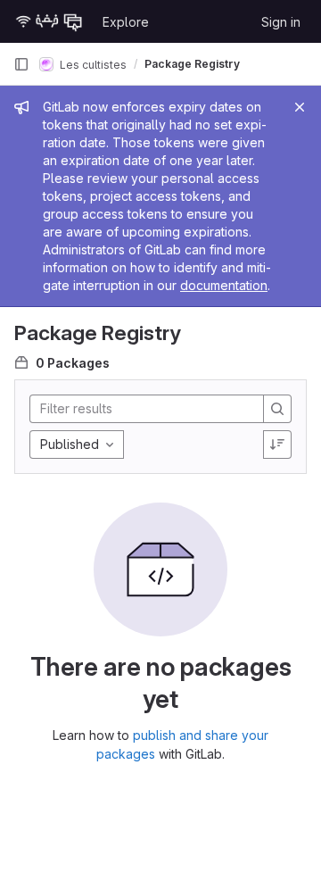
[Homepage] (49, 21)
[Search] (277, 409)
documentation (224, 285)
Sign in (280, 21)
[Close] (299, 107)
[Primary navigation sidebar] (21, 64)
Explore (126, 21)
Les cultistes (92, 64)
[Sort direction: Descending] (277, 444)
